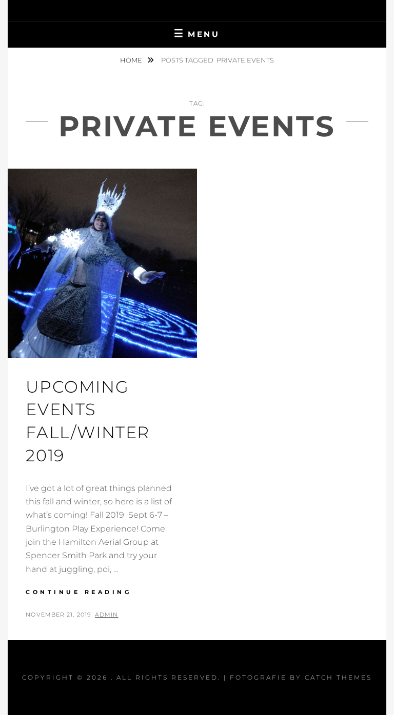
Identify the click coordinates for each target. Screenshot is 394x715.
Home (132, 60)
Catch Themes (338, 677)
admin (107, 614)
